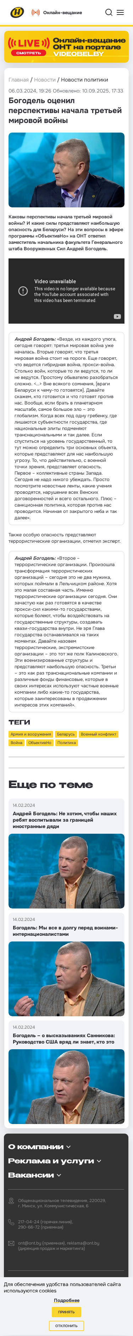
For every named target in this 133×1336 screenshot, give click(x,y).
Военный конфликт (98, 734)
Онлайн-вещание (62, 13)
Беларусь (66, 734)
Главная (19, 79)
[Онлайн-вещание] (66, 47)
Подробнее (66, 1300)
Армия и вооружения (31, 734)
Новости (45, 79)
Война (16, 742)
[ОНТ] (17, 12)
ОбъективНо (39, 742)
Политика (66, 742)
